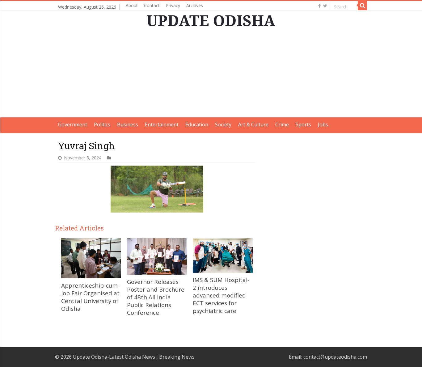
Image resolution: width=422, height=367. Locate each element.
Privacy (173, 5)
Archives (194, 5)
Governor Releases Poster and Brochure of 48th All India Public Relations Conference (155, 297)
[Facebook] (319, 6)
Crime (282, 124)
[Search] (362, 5)
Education (196, 124)
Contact (152, 5)
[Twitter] (325, 6)
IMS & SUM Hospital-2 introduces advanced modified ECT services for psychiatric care (221, 295)
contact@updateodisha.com (335, 356)
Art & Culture (253, 124)
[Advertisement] (211, 74)
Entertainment (162, 124)
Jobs (323, 124)
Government (72, 124)
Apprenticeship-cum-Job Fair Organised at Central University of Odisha (90, 296)
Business (127, 124)
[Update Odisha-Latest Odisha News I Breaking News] (211, 20)
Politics (102, 124)
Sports (303, 124)
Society (223, 124)
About (132, 5)
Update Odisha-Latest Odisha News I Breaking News (134, 356)
